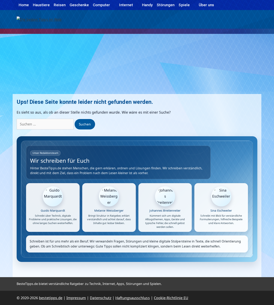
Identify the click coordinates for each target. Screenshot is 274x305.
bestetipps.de (50, 297)
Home (24, 5)
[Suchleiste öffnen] (253, 5)
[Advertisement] (137, 64)
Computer (101, 5)
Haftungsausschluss (132, 297)
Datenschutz (100, 297)
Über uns (206, 5)
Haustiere (41, 5)
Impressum (76, 297)
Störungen (166, 5)
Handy (147, 5)
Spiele (184, 5)
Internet (126, 5)
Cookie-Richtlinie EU (171, 297)
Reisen (59, 5)
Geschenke (79, 5)
